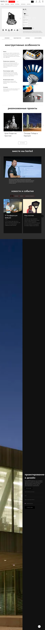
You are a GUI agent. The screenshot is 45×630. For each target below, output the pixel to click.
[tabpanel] (22, 42)
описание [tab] (7, 38)
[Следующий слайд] (20, 18)
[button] (36, 2)
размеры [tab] (28, 38)
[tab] (12, 54)
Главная (2, 4)
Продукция (7, 4)
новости (21, 194)
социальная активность (29, 194)
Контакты (28, 4)
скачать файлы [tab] (38, 38)
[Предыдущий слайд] (2, 167)
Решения (12, 4)
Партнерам (17, 4)
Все (11, 194)
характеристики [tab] (17, 38)
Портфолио (23, 4)
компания (16, 194)
